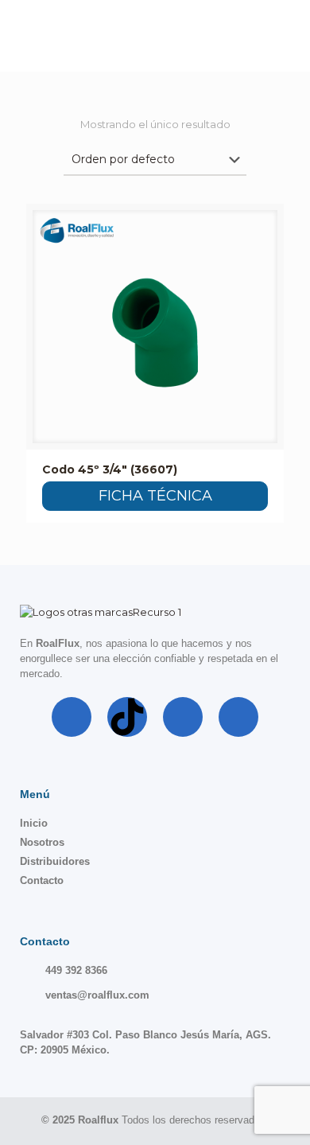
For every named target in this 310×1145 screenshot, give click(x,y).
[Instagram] (183, 717)
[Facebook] (71, 717)
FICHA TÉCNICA (155, 495)
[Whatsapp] (238, 717)
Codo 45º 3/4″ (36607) (109, 469)
